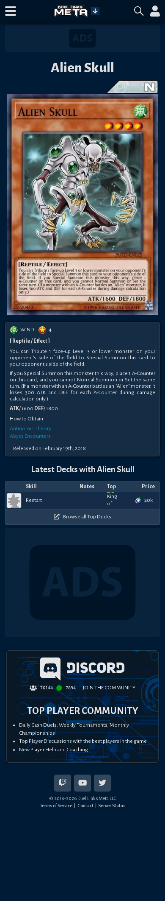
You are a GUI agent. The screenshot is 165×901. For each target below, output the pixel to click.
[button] (10, 11)
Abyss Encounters (30, 436)
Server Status (111, 805)
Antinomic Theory (30, 428)
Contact (85, 805)
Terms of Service (56, 805)
